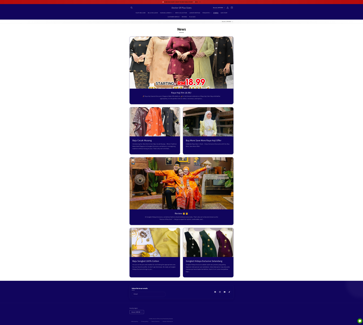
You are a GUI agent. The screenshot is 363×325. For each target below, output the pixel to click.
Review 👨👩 (181, 213)
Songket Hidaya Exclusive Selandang (204, 261)
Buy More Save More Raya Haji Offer (203, 140)
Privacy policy (144, 321)
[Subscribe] (163, 294)
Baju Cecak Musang (142, 140)
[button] (132, 8)
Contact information (168, 321)
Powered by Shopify (168, 318)
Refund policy (134, 321)
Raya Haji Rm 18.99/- (181, 92)
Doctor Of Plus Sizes (158, 318)
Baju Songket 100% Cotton (145, 261)
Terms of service (155, 321)
